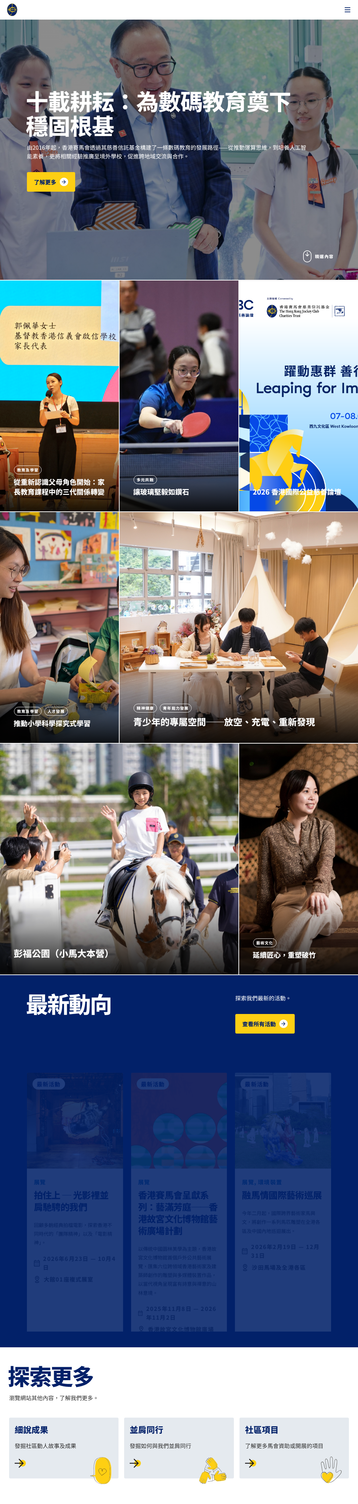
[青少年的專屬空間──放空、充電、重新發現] (239, 627)
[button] (51, 182)
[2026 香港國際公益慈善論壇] (298, 396)
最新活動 (49, 1073)
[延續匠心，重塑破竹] (298, 859)
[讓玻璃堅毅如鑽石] (179, 396)
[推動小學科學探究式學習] (59, 627)
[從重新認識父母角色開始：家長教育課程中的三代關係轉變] (59, 396)
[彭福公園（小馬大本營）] (119, 859)
